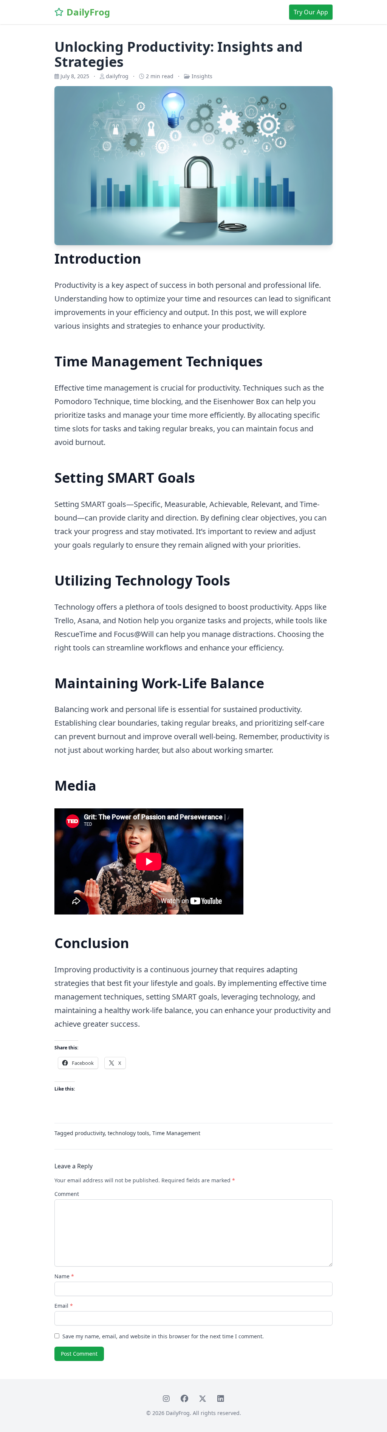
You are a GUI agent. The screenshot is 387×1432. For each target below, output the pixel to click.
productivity (90, 1133)
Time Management (176, 1133)
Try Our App (311, 12)
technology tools (128, 1133)
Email (63, 1305)
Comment (66, 1193)
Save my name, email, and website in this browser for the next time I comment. (163, 1336)
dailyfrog (117, 76)
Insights (202, 76)
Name (64, 1276)
